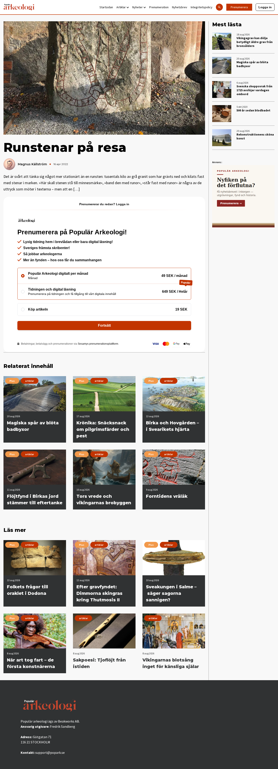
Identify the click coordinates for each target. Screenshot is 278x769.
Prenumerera (239, 7)
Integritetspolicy (201, 7)
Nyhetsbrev (179, 7)
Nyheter (137, 7)
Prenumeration (159, 7)
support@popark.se (50, 752)
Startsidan (106, 7)
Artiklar (121, 7)
